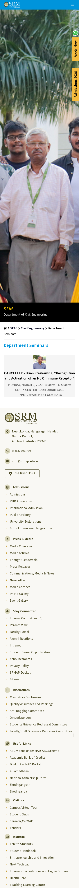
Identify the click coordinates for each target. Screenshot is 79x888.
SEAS (13, 328)
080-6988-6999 (22, 451)
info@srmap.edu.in (25, 461)
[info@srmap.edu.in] (7, 461)
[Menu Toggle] (72, 5)
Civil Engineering (32, 328)
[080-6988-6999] (7, 451)
